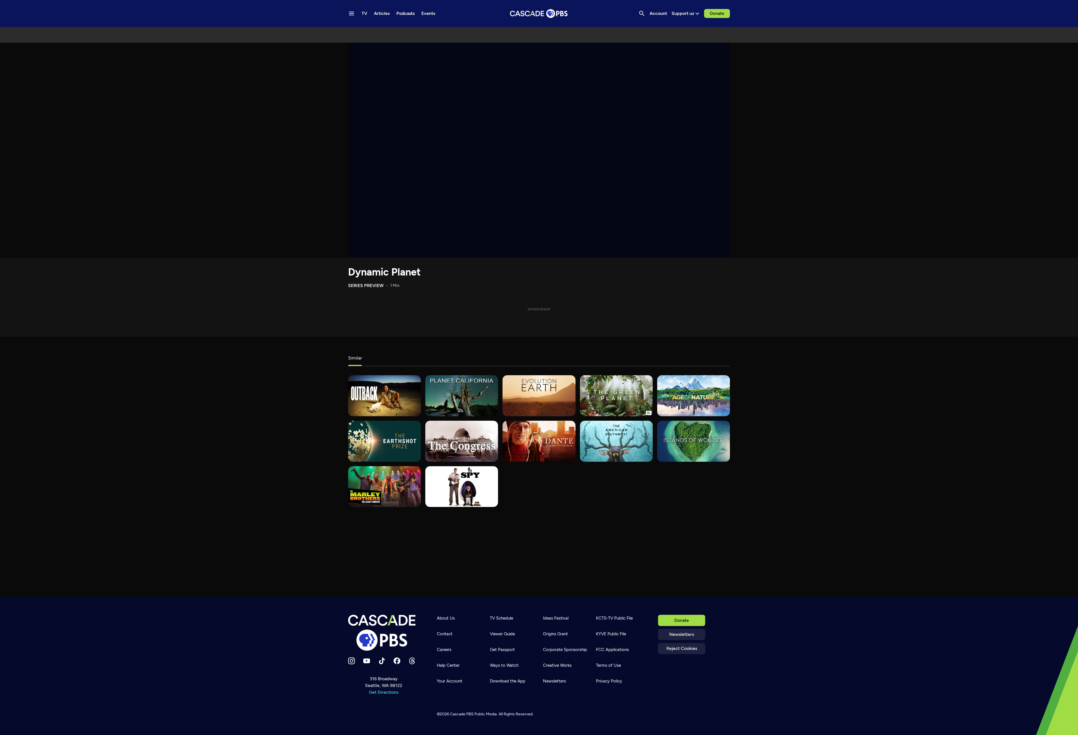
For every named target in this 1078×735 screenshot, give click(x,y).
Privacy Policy (609, 681)
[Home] (383, 633)
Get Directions (383, 692)
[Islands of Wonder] (693, 441)
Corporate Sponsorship (565, 649)
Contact (445, 633)
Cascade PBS (462, 714)
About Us (446, 618)
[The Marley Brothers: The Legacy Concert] (384, 486)
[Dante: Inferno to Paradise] (539, 441)
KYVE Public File (611, 633)
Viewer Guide (502, 633)
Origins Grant (555, 633)
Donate (717, 13)
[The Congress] (461, 441)
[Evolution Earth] (539, 395)
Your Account (449, 681)
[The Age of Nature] (693, 395)
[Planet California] (461, 395)
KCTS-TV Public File (614, 618)
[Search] (641, 13)
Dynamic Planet (384, 272)
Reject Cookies (681, 648)
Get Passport (502, 649)
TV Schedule (501, 618)
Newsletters (681, 634)
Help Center (448, 665)
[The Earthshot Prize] (384, 441)
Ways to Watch (504, 665)
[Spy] (461, 486)
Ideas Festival (555, 618)
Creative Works (557, 665)
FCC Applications (612, 649)
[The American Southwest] (616, 441)
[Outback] (384, 395)
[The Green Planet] (616, 395)
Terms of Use (608, 665)
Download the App (507, 681)
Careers (444, 649)
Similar (355, 358)
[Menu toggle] (351, 13)
